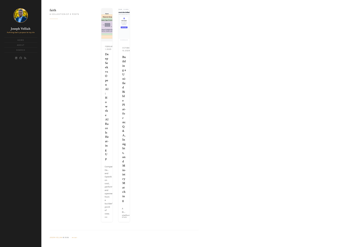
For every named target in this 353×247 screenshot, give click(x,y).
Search (20, 50)
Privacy (74, 237)
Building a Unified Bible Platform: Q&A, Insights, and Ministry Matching (124, 129)
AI (106, 217)
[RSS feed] (25, 58)
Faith (125, 217)
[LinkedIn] (16, 58)
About (20, 45)
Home (20, 40)
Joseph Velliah (20, 29)
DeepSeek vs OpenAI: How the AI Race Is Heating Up (107, 106)
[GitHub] (20, 58)
